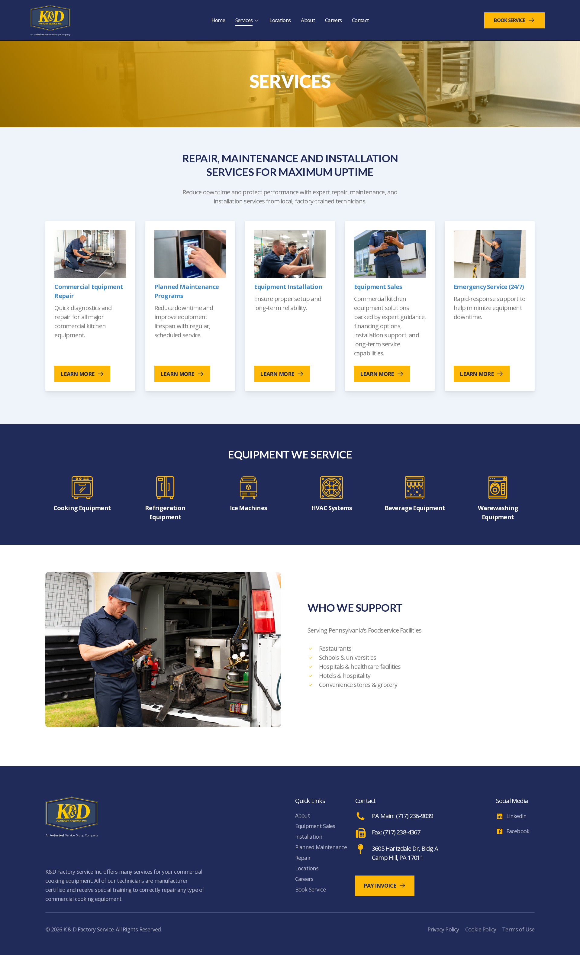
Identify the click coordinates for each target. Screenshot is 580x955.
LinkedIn (516, 816)
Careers (304, 878)
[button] (82, 373)
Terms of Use (518, 929)
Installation (308, 836)
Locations (307, 868)
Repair (303, 857)
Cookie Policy (480, 929)
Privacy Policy (443, 929)
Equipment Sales (315, 826)
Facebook (518, 831)
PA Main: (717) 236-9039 (402, 816)
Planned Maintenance (321, 847)
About (302, 815)
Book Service (509, 20)
